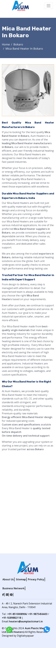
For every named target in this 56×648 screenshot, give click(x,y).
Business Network (13, 588)
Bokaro (18, 44)
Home (6, 44)
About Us (8, 579)
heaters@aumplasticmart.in (26, 621)
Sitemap (21, 579)
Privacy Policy (36, 579)
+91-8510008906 (17, 614)
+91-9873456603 (37, 614)
